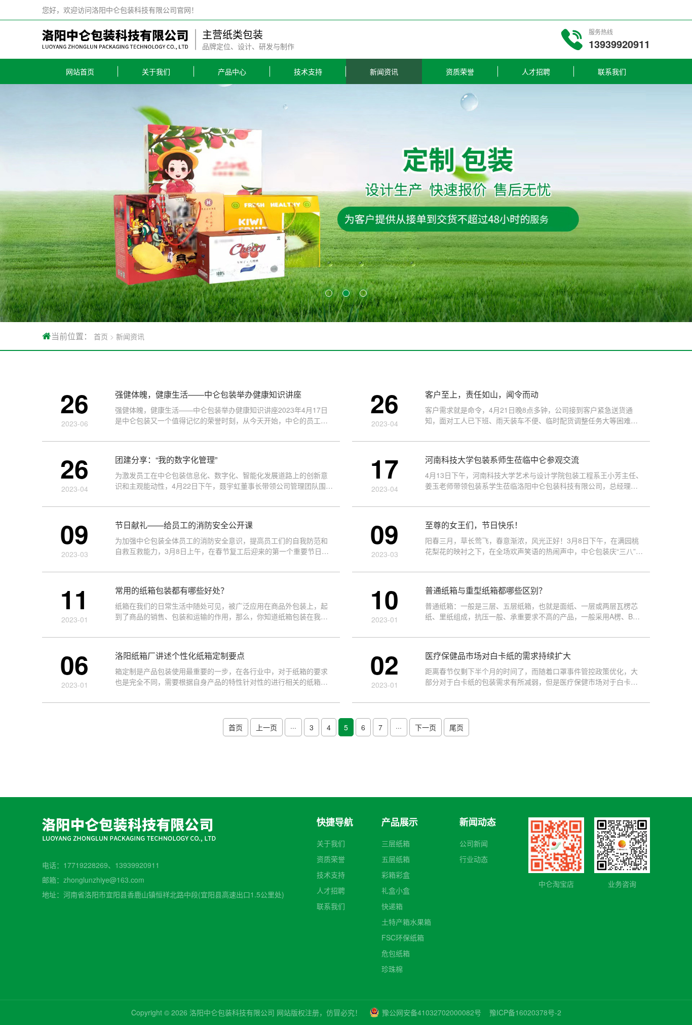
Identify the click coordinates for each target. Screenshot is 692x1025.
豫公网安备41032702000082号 (431, 1012)
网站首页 (80, 71)
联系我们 (612, 71)
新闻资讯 (384, 71)
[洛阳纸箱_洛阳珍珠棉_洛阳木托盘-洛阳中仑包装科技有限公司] (115, 39)
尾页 (456, 727)
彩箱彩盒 (395, 875)
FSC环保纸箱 (402, 937)
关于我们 (156, 71)
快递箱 (392, 906)
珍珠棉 (392, 969)
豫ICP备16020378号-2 (525, 1012)
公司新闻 (473, 843)
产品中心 (232, 71)
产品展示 (399, 821)
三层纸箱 (395, 843)
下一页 (425, 727)
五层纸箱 (395, 859)
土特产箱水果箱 (406, 922)
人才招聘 (536, 71)
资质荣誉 (460, 71)
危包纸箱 (395, 953)
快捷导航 (335, 821)
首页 (101, 336)
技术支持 (308, 71)
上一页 (266, 727)
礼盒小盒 (395, 890)
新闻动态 (477, 821)
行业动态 (473, 859)
